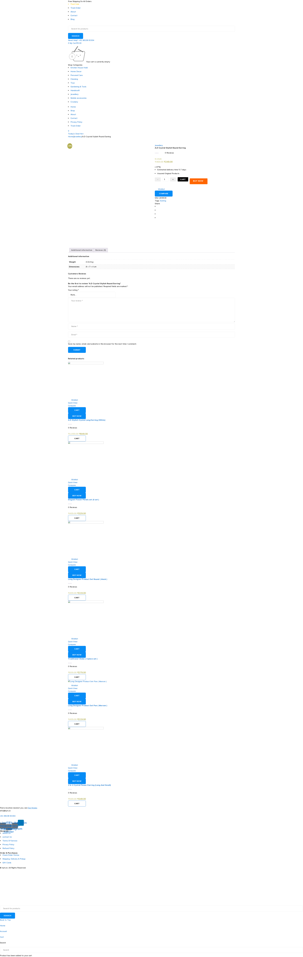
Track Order (76, 8)
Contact (74, 15)
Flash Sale (75, 4)
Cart (183, 179)
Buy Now (198, 181)
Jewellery (78, 136)
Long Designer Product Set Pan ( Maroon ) (87, 705)
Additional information (81, 250)
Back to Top (5, 920)
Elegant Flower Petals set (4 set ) (83, 499)
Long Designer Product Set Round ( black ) (87, 579)
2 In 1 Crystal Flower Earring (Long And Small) (89, 785)
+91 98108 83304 (8, 816)
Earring (163, 201)
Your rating (73, 290)
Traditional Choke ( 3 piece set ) (82, 659)
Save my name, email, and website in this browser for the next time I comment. (102, 344)
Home (70, 136)
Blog (73, 19)
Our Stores (32, 808)
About (73, 12)
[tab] (81, 250)
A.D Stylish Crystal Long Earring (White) (86, 420)
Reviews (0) (100, 250)
